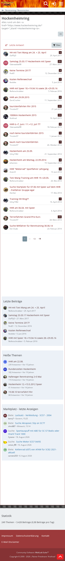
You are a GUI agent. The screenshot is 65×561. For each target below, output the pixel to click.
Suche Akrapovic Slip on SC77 (30, 423)
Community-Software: (32, 552)
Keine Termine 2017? (19, 322)
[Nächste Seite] (39, 238)
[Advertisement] (32, 268)
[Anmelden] (53, 4)
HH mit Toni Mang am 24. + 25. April (26, 307)
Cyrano (11, 437)
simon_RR (12, 445)
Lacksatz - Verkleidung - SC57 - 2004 (33, 415)
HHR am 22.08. (15, 361)
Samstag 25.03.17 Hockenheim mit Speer (29, 315)
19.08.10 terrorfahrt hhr (20, 391)
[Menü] (61, 4)
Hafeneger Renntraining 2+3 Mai (25, 376)
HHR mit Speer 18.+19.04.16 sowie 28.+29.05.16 (32, 338)
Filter (58, 45)
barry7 (11, 418)
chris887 (11, 426)
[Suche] (46, 4)
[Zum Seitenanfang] (60, 556)
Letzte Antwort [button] (16, 45)
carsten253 (13, 455)
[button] (60, 34)
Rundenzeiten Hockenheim (22, 369)
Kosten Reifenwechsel (19, 330)
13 (34, 239)
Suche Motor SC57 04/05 (28, 441)
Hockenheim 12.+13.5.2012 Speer (25, 384)
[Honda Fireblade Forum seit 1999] (7, 4)
